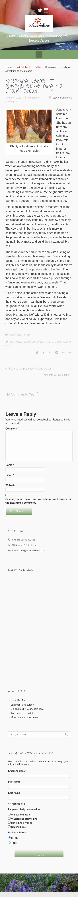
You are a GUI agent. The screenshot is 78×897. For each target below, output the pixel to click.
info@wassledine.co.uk (32, 550)
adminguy (11, 101)
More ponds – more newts (24, 717)
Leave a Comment (62, 97)
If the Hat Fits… (19, 700)
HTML (15, 837)
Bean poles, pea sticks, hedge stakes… (31, 368)
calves (19, 341)
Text (14, 842)
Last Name (14, 792)
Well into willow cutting (56, 375)
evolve (16, 884)
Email (9, 475)
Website (10, 485)
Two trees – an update (22, 713)
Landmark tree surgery (22, 704)
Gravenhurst (37, 341)
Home (8, 67)
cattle (27, 341)
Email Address (17, 771)
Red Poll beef (23, 67)
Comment (12, 428)
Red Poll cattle (53, 341)
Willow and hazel (20, 814)
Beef (11, 341)
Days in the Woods (21, 822)
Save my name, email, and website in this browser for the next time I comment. (38, 500)
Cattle (37, 67)
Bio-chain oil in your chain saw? (27, 709)
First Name (14, 781)
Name (9, 465)
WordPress (60, 884)
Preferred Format (17, 832)
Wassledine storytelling (24, 818)
